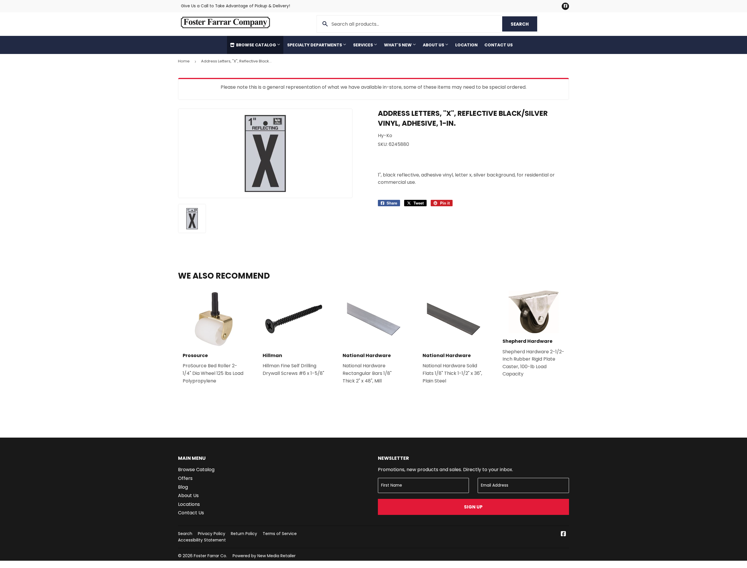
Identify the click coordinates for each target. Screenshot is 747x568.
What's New (398, 45)
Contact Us (498, 45)
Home (184, 61)
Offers (185, 478)
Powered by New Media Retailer (264, 556)
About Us (434, 45)
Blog (183, 487)
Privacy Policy (211, 533)
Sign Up (473, 507)
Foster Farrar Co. (210, 556)
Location (466, 45)
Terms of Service (280, 533)
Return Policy (244, 533)
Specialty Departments (315, 45)
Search (524, 24)
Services (363, 45)
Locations (189, 504)
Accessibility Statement (202, 540)
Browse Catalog (256, 45)
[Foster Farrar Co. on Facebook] (563, 534)
